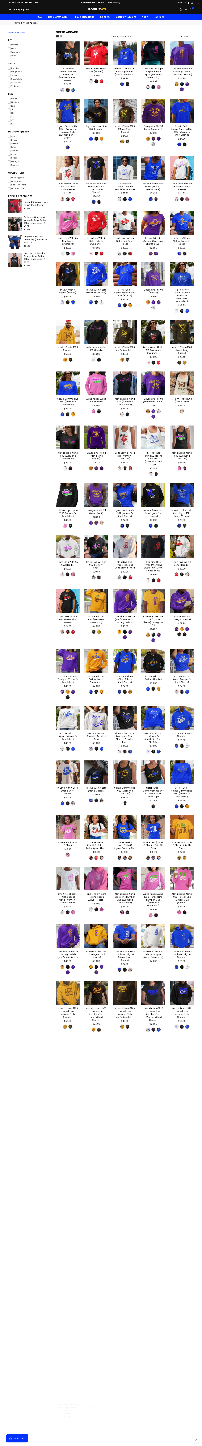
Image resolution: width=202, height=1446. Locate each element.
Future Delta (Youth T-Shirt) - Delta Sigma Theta (96, 845)
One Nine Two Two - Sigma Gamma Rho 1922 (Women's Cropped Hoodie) (67, 1297)
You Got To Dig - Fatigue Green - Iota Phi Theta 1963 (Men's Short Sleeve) (96, 1356)
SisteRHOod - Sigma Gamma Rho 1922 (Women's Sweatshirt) (181, 792)
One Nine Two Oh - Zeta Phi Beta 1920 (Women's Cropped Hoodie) (182, 1239)
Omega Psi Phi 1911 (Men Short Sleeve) (153, 400)
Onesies (159, 17)
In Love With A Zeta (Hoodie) (182, 735)
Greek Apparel (17, 177)
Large (13, 106)
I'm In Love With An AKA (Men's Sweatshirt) (68, 241)
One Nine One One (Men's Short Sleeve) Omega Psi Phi (153, 621)
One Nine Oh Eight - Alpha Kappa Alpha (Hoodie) (96, 896)
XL (12, 109)
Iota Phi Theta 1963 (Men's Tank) (182, 400)
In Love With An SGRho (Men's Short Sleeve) (125, 679)
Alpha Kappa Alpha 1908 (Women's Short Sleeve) (125, 401)
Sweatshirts (16, 79)
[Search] (181, 9)
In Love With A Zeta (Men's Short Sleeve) (68, 790)
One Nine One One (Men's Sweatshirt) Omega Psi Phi (125, 619)
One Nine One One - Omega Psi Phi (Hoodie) (96, 954)
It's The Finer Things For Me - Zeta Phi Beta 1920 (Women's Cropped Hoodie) (124, 1298)
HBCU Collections (84, 17)
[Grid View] (57, 36)
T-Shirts (15, 75)
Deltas (14, 140)
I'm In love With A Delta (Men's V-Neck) (125, 241)
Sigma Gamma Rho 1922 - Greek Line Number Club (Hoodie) (67, 1185)
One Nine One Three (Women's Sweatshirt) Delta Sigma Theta (153, 566)
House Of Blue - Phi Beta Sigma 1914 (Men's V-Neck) (182, 513)
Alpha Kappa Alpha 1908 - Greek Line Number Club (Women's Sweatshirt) (153, 899)
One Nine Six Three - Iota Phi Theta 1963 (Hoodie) (182, 1183)
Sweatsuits (16, 82)
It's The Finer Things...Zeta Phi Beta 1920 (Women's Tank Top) (153, 458)
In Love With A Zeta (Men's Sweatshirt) (96, 291)
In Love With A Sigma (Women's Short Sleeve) (182, 679)
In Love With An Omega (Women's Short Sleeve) (153, 241)
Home (17, 23)
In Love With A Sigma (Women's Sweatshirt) (68, 736)
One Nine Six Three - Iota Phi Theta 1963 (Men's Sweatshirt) (153, 1185)
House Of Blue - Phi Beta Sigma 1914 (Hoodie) (153, 513)
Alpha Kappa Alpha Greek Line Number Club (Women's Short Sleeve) (125, 898)
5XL (12, 124)
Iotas (13, 154)
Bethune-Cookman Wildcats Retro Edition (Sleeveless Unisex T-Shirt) (35, 221)
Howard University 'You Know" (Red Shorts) (36, 203)
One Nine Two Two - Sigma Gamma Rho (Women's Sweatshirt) (153, 1127)
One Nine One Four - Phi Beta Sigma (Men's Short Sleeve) (125, 956)
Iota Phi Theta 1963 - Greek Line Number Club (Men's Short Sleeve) (96, 1014)
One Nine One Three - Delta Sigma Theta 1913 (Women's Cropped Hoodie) (153, 1241)
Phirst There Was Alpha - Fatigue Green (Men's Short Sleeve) (124, 1409)
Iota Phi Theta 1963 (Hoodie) (68, 349)
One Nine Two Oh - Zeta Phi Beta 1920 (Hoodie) (68, 1238)
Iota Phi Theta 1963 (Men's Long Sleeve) (182, 350)
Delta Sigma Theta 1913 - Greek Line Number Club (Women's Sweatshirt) (153, 1071)
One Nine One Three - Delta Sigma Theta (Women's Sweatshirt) (124, 1071)
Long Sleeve (16, 72)
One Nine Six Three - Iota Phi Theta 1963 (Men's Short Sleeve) (96, 1185)
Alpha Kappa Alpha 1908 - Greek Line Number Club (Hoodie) (182, 898)
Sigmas (15, 165)
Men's (13, 48)
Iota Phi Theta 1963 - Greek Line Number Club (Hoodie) (68, 1013)
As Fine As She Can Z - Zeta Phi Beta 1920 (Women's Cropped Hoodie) (182, 1297)
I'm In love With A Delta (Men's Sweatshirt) (96, 241)
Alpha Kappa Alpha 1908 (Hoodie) (96, 349)
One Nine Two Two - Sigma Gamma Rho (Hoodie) (125, 1126)
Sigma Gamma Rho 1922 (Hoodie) (96, 128)
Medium (15, 102)
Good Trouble (17, 188)
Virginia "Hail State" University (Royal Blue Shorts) (35, 239)
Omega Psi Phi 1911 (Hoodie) (153, 291)
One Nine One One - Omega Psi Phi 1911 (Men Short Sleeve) (68, 1409)
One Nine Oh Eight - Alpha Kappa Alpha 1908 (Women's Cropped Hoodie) (124, 1241)
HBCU (39, 17)
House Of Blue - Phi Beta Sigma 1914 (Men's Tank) (153, 186)
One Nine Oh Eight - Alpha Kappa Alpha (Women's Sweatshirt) (153, 73)
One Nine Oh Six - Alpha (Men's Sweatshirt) (153, 1407)
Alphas (14, 151)
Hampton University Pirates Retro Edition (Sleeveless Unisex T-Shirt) (35, 257)
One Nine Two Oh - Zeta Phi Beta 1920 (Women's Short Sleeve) (125, 1185)
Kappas (15, 158)
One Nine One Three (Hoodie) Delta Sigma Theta (125, 564)
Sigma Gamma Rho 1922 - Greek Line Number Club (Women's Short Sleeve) (67, 132)
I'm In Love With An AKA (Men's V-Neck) (96, 564)
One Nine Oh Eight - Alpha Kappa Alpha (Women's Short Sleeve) (67, 898)
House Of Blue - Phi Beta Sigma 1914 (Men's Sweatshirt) (124, 71)
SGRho (14, 143)
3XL (12, 116)
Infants (14, 45)
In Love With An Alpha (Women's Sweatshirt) (182, 1407)
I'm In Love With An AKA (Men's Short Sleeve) (182, 186)
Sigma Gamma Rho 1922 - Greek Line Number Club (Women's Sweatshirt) (181, 1129)
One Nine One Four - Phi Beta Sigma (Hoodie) (182, 954)
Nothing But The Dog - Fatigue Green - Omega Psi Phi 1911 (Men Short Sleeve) (124, 1356)
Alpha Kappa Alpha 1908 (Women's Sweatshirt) (68, 455)
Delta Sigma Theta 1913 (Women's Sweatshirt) (153, 350)
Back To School (18, 185)
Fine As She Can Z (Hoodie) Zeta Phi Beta (96, 736)
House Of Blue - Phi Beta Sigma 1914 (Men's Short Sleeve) (96, 188)
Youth (145, 17)
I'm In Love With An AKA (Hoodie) (68, 563)
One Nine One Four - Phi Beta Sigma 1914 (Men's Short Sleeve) (153, 1354)
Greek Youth (16, 181)
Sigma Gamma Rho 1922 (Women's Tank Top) (124, 790)
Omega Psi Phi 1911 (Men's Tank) (96, 512)
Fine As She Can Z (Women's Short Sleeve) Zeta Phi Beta (124, 738)
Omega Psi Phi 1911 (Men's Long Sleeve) (96, 455)
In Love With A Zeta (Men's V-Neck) (96, 789)
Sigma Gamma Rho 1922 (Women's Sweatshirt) (67, 401)
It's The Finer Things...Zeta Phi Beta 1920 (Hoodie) (125, 186)
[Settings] (186, 9)
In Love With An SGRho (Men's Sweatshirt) (96, 679)
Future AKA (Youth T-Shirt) (67, 844)
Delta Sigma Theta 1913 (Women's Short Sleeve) (68, 186)
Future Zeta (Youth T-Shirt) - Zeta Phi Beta (153, 845)
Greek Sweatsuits (126, 17)
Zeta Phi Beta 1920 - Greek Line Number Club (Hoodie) (182, 1013)
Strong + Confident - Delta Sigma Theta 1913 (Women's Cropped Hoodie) (96, 1298)
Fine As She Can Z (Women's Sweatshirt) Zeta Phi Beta (153, 738)
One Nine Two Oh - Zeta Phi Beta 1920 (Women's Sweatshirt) (96, 1239)
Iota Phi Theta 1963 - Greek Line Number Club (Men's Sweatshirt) (125, 1013)
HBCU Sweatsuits (58, 17)
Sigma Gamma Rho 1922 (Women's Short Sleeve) (124, 513)
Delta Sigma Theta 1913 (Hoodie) (96, 70)
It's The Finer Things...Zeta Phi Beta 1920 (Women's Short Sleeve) (67, 74)
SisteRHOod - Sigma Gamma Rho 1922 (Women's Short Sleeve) (181, 130)
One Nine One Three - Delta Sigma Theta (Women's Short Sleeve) (67, 1071)
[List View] (61, 36)
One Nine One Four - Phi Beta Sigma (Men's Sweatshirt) (153, 954)
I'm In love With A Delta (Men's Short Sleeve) (68, 619)
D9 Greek (105, 17)
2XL (12, 113)
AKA (13, 136)
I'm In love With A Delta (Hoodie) (182, 563)
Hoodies (15, 68)
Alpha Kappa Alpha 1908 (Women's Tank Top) (182, 455)
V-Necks (15, 86)
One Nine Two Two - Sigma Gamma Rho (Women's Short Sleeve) (96, 1127)
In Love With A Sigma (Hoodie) (67, 291)
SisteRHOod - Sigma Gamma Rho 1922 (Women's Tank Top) (153, 792)
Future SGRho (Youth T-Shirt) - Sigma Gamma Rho (124, 845)
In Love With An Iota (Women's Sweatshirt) (96, 619)
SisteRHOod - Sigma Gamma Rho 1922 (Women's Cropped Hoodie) (153, 1297)
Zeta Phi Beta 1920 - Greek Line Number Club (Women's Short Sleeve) (153, 1014)
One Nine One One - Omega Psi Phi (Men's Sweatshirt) (68, 954)
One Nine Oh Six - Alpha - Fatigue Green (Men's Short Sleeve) (96, 1409)
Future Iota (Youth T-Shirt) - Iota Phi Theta (182, 845)
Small (14, 99)
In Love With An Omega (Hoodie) (182, 618)
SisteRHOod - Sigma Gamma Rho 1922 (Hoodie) (124, 292)
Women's (15, 52)
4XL (12, 120)
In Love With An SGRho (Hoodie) (153, 678)
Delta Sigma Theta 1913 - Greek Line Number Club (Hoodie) (182, 1070)
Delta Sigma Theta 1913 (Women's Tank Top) (125, 455)
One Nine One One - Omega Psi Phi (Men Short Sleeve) (182, 71)
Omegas (15, 161)
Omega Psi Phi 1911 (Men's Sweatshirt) (153, 128)
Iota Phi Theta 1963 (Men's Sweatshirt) (125, 349)
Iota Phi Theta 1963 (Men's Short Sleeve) (125, 129)
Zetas (13, 147)
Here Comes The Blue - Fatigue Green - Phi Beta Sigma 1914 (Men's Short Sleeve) (67, 1356)
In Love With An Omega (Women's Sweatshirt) (68, 679)
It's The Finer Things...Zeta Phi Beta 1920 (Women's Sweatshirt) (181, 295)
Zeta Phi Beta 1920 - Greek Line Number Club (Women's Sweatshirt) (96, 1071)
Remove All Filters (17, 32)
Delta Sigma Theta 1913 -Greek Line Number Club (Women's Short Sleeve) (68, 1129)
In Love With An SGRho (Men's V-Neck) (182, 241)
